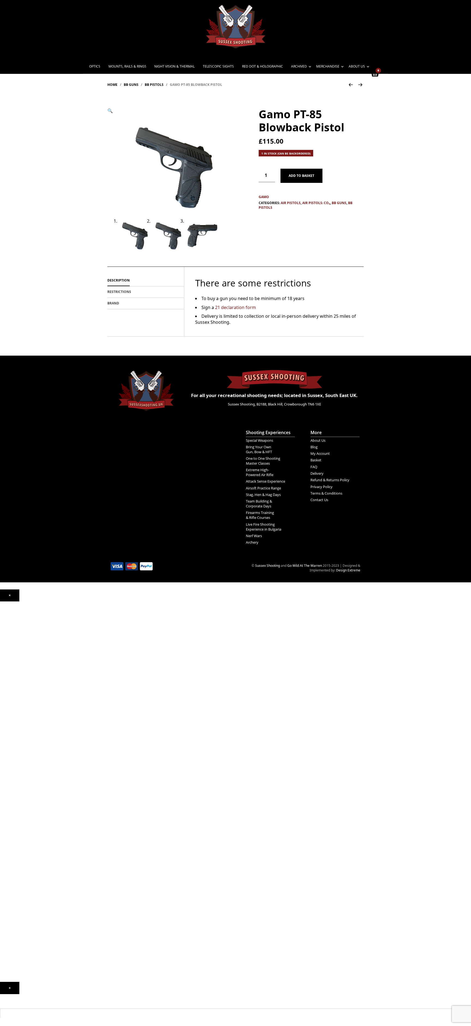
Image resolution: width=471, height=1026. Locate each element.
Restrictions (119, 291)
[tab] (145, 280)
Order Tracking (11, 940)
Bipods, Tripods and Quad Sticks (24, 867)
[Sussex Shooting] (146, 387)
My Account (320, 453)
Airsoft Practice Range (263, 488)
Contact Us (319, 499)
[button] (110, 111)
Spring (5, 674)
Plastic (5, 807)
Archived (299, 66)
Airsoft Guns (9, 732)
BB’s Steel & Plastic (14, 802)
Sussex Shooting (267, 565)
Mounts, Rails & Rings (127, 66)
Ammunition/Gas (13, 781)
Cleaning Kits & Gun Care (19, 843)
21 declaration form (235, 307)
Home (112, 84)
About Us (357, 66)
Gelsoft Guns (10, 752)
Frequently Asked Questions (21, 948)
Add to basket (301, 175)
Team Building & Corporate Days (259, 504)
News (4, 908)
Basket (315, 460)
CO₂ (3, 658)
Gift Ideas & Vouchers (16, 888)
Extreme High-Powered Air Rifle (259, 472)
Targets (5, 830)
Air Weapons (9, 648)
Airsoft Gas (8, 823)
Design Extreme (348, 570)
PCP (3, 666)
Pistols (5, 716)
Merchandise (327, 66)
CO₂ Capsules (10, 794)
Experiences (9, 924)
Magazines (8, 851)
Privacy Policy (321, 486)
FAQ (313, 466)
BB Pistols (154, 84)
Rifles (4, 724)
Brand (113, 303)
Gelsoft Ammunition (15, 786)
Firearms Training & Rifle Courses (260, 515)
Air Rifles (6, 653)
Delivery (317, 473)
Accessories (9, 773)
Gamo (264, 197)
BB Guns (131, 84)
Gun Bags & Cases (14, 859)
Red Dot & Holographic (262, 66)
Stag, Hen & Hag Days (263, 494)
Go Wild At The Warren (304, 565)
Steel (4, 815)
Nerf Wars (254, 535)
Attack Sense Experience (265, 481)
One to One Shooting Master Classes (263, 461)
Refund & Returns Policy (329, 479)
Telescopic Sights (218, 66)
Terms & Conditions (326, 493)
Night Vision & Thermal (174, 66)
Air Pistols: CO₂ (316, 203)
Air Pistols (291, 203)
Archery (252, 542)
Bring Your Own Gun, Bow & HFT (259, 449)
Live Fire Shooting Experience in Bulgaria (263, 527)
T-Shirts (6, 896)
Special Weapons (259, 440)
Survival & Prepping (15, 875)
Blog (314, 446)
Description (118, 280)
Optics (94, 66)
